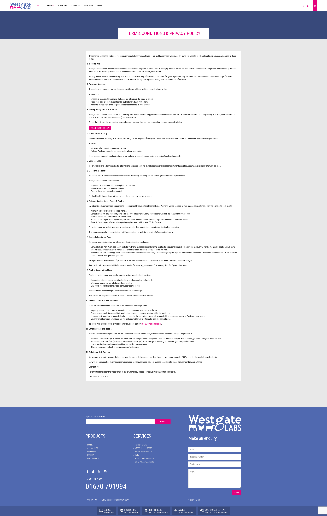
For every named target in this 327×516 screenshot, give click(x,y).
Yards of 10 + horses (143, 448)
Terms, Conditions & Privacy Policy (115, 500)
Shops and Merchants (144, 452)
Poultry (90, 455)
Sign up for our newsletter (95, 416)
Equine (90, 445)
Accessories (92, 448)
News (99, 5)
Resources (91, 452)
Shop (49, 5)
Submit (162, 422)
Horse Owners (141, 445)
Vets (137, 455)
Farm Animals (93, 458)
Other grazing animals (144, 462)
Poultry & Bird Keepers (144, 458)
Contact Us (92, 500)
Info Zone (88, 5)
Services (75, 5)
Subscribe (62, 5)
